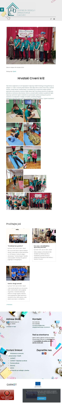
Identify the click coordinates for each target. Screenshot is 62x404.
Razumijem (41, 398)
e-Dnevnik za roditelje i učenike (19, 370)
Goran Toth (12, 248)
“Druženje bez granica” (15, 246)
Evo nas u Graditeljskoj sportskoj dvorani (41, 246)
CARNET (13, 358)
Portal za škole (14, 363)
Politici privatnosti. (41, 394)
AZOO (12, 368)
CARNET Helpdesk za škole (18, 360)
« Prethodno (9, 304)
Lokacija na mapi (11, 326)
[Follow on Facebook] (43, 353)
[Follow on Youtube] (45, 353)
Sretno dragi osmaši (15, 283)
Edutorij (12, 365)
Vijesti (14, 71)
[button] (2, 10)
